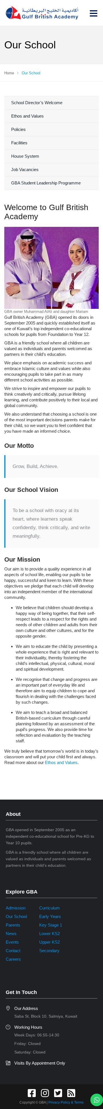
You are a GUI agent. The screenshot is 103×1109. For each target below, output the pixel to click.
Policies (18, 129)
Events (12, 942)
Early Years (50, 916)
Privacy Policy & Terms (66, 1102)
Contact (13, 950)
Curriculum (49, 907)
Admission (15, 907)
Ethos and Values (27, 116)
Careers (13, 959)
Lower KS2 (49, 933)
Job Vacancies (25, 169)
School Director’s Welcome (36, 102)
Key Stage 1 (50, 925)
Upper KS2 (49, 942)
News (11, 933)
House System (25, 156)
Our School (16, 916)
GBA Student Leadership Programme (46, 182)
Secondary (49, 950)
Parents (13, 925)
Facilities (19, 142)
